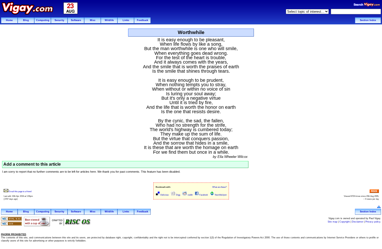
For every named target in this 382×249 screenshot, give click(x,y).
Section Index (368, 20)
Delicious (164, 195)
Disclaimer (357, 221)
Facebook (203, 195)
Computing (42, 20)
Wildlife (109, 20)
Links (126, 20)
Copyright (344, 221)
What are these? (219, 187)
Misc (92, 20)
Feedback (142, 20)
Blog (26, 20)
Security (59, 20)
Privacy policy (372, 221)
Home (9, 20)
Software (76, 20)
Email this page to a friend (19, 191)
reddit (190, 195)
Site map (332, 221)
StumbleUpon (220, 195)
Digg (177, 195)
